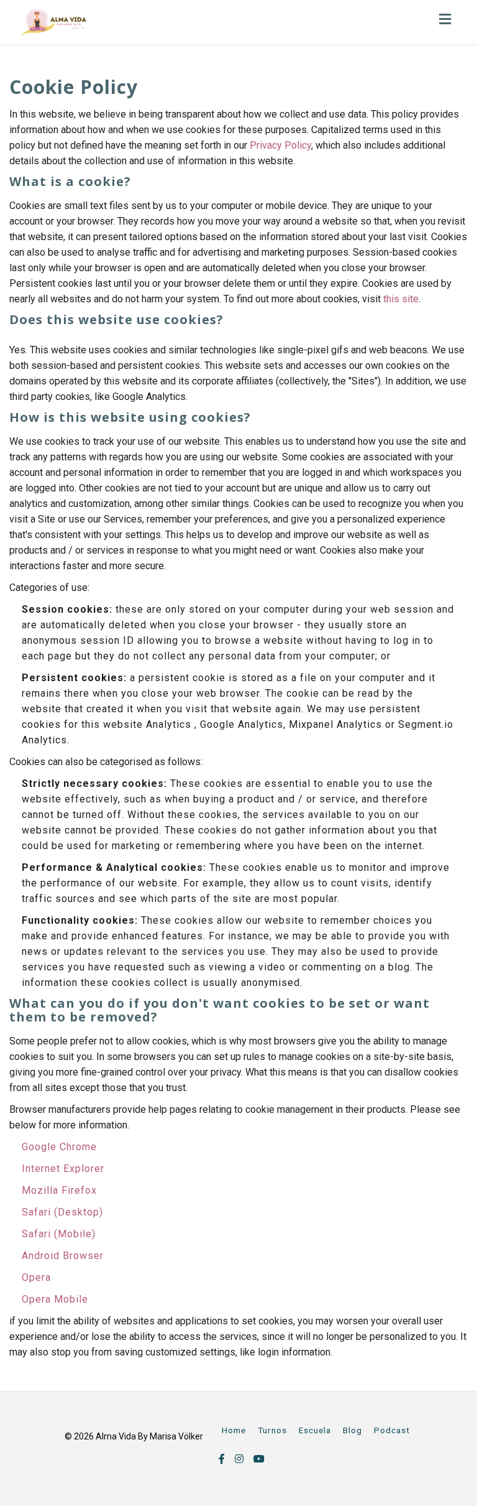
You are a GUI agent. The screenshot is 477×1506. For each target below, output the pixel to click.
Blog (352, 1430)
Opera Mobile (55, 1299)
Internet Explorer (63, 1168)
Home (234, 1430)
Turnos (272, 1430)
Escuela (315, 1430)
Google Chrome (59, 1147)
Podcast (392, 1430)
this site (401, 299)
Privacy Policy (280, 145)
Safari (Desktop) (62, 1212)
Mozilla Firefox (59, 1190)
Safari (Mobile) (59, 1234)
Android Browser (63, 1256)
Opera (36, 1277)
